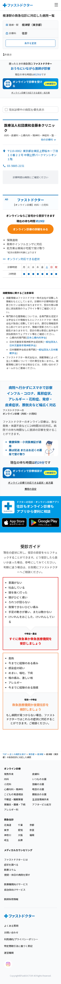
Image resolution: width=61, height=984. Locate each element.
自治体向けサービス (14, 889)
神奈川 (7, 835)
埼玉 (6, 840)
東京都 (31, 754)
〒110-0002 (32, 155)
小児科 (7, 784)
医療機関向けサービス (16, 884)
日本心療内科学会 (36, 337)
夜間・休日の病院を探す (17, 874)
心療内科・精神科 (13, 789)
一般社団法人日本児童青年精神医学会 (33, 343)
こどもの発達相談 (13, 794)
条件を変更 (30, 43)
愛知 (20, 830)
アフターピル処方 (41, 804)
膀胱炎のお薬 (39, 794)
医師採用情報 (11, 899)
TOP (5, 754)
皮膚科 (35, 774)
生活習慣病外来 (40, 799)
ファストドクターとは (16, 859)
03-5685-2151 (15, 166)
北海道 (7, 825)
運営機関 (9, 952)
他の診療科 (47, 139)
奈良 (31, 830)
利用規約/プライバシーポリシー (21, 939)
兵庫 (20, 840)
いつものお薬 (39, 779)
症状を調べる (11, 864)
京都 (31, 825)
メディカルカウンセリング (18, 850)
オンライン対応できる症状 (23, 259)
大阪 (20, 835)
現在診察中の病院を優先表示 (26, 109)
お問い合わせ (11, 932)
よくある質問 (11, 925)
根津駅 (40, 754)
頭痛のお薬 (38, 784)
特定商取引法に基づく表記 (18, 946)
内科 (6, 779)
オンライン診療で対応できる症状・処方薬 (30, 92)
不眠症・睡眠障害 (13, 799)
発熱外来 (9, 774)
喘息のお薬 (38, 789)
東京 (6, 830)
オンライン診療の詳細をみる (30, 229)
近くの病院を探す (17, 754)
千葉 (20, 825)
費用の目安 (30, 489)
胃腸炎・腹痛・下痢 (14, 804)
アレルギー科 (11, 809)
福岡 (31, 835)
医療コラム (10, 869)
